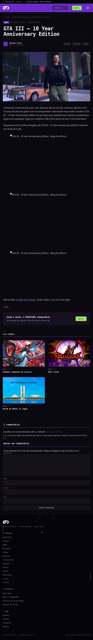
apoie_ (77, 8)
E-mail (6, 488)
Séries (5, 567)
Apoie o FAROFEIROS (11, 597)
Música (5, 571)
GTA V (54, 299)
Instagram (7, 623)
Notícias (6, 556)
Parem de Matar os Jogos (15, 409)
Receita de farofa (10, 604)
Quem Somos (7, 593)
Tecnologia (7, 575)
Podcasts (6, 563)
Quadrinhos (7, 537)
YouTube (6, 619)
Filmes (5, 552)
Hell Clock (53, 372)
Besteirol (7, 548)
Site (5, 497)
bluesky (67, 44)
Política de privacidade (13, 601)
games (8, 17)
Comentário (8, 453)
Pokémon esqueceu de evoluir (17, 372)
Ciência (6, 582)
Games (6, 22)
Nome (5, 479)
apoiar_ (81, 319)
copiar (85, 44)
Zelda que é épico (27, 299)
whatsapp (76, 44)
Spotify (6, 626)
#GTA (6, 307)
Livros (5, 579)
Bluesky (6, 615)
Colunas (6, 541)
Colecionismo (8, 560)
